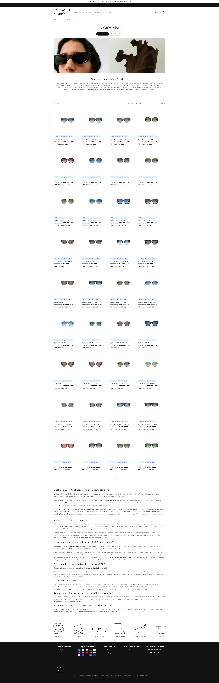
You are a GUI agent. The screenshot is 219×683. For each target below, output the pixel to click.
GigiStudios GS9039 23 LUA (118, 139)
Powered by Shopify (111, 679)
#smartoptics (152, 649)
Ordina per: (129, 103)
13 (116, 478)
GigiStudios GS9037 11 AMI (118, 220)
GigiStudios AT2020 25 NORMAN (119, 465)
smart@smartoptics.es (64, 651)
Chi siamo (109, 650)
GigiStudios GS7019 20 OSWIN (147, 261)
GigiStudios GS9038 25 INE (62, 220)
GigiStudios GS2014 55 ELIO (90, 383)
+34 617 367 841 (64, 649)
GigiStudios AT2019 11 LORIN (90, 465)
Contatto (132, 650)
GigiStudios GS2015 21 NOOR (118, 302)
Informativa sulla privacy (78, 675)
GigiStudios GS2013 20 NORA (118, 383)
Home (56, 19)
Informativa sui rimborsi (92, 675)
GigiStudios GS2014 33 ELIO (62, 383)
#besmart (158, 649)
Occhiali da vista (116, 34)
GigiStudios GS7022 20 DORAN (91, 261)
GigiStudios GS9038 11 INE (146, 139)
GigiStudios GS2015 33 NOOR (118, 343)
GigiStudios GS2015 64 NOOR (63, 343)
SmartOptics (102, 679)
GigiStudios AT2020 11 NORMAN (147, 424)
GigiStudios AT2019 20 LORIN (146, 465)
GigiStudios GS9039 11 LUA (90, 139)
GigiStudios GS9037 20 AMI (118, 180)
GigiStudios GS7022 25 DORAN (63, 261)
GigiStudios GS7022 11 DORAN (119, 261)
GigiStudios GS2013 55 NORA (146, 383)
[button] (77, 12)
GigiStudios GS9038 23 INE (62, 180)
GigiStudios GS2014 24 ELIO (90, 343)
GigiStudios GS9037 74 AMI (90, 220)
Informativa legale (144, 675)
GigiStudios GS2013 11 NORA (90, 424)
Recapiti (102, 675)
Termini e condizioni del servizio (114, 675)
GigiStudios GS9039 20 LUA (62, 139)
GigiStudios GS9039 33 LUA (90, 180)
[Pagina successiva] (121, 478)
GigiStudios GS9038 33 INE (146, 180)
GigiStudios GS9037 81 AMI (146, 220)
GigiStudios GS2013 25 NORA (62, 424)
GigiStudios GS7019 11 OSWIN (91, 302)
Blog (109, 653)
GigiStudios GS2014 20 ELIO (146, 343)
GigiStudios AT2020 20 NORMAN (119, 424)
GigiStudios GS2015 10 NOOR (146, 302)
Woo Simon (121, 679)
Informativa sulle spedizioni (131, 675)
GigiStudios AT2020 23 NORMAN (63, 465)
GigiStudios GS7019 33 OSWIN (63, 302)
